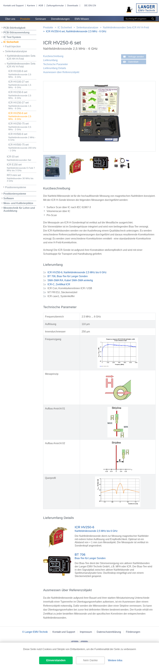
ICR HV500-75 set (22, 147)
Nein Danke (90, 660)
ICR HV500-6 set (22, 137)
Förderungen (133, 632)
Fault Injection (13, 46)
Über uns (10, 19)
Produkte (25, 19)
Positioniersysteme (15, 187)
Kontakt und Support (13, 5)
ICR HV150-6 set (19, 95)
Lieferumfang (50, 60)
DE (85, 5)
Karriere (31, 5)
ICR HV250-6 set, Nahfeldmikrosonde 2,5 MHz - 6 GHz (76, 31)
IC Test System (12, 37)
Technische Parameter (55, 64)
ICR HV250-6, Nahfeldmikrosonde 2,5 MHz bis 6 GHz (77, 272)
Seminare (40, 19)
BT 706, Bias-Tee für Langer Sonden (68, 276)
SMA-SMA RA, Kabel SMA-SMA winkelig (70, 280)
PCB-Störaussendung (16, 32)
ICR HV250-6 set (19, 116)
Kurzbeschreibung (53, 56)
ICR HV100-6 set (19, 74)
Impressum (86, 632)
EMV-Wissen (82, 19)
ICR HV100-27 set (19, 84)
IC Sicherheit (10, 42)
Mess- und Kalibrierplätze (18, 203)
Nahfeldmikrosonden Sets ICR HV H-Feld (21, 65)
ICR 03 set (19, 158)
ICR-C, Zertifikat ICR (59, 284)
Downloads (72, 5)
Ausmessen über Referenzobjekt (61, 72)
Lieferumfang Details (54, 68)
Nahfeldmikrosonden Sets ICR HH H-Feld (21, 57)
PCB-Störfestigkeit (14, 27)
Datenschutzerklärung (109, 632)
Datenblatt (133, 62)
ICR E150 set (21, 167)
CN (94, 5)
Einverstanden (56, 660)
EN (90, 5)
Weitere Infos (115, 660)
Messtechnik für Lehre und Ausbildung (19, 209)
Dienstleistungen (60, 19)
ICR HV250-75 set (19, 126)
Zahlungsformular (55, 5)
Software (8, 198)
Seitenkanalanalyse (16, 51)
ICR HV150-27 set (19, 105)
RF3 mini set (20, 178)
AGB (41, 5)
